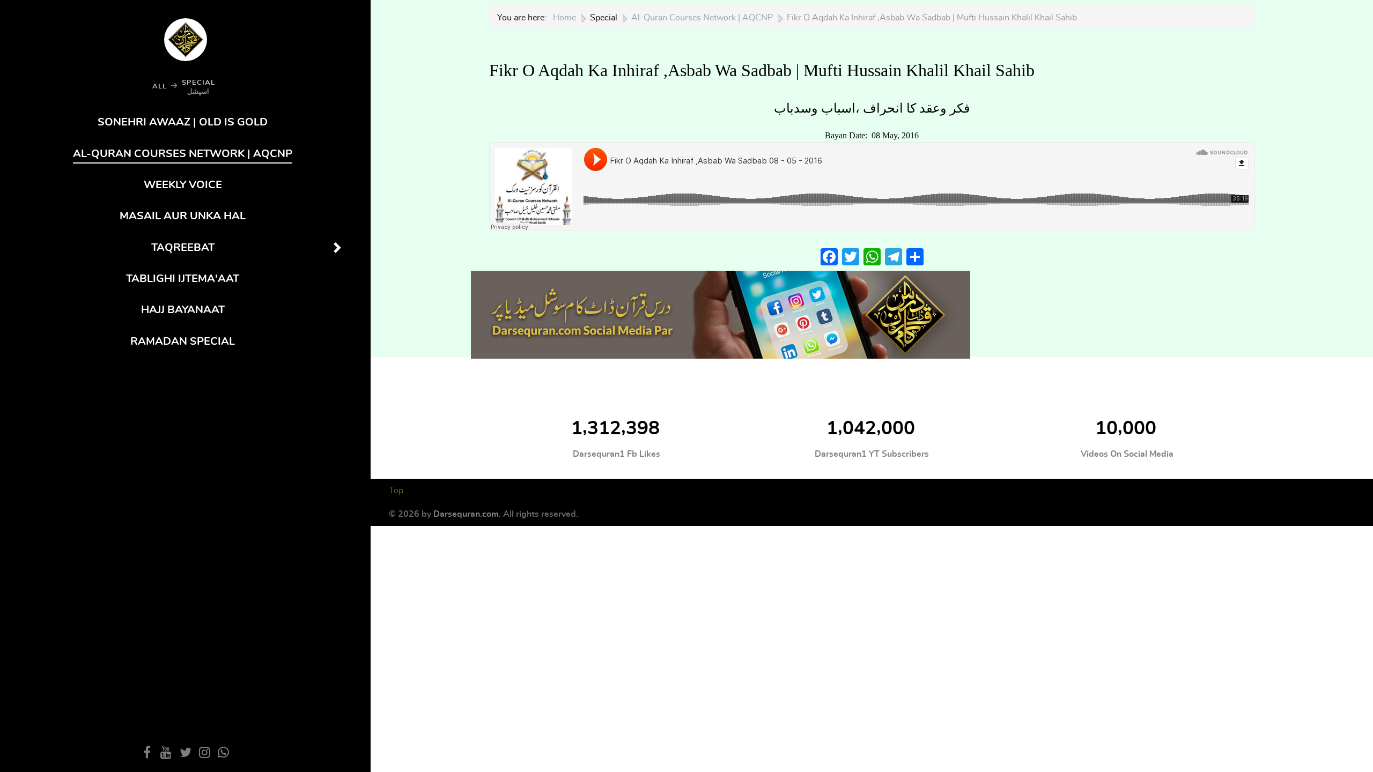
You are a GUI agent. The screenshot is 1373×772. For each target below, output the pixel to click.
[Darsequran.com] (720, 312)
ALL (159, 86)
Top (396, 490)
